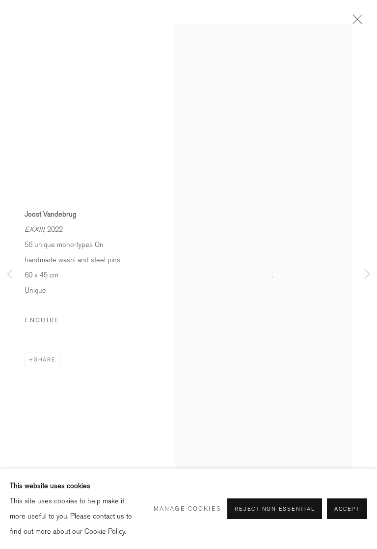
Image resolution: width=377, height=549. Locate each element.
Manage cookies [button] (187, 508)
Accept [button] (347, 509)
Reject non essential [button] (275, 509)
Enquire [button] (42, 320)
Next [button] (367, 274)
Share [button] (45, 360)
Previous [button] (10, 274)
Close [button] (355, 22)
